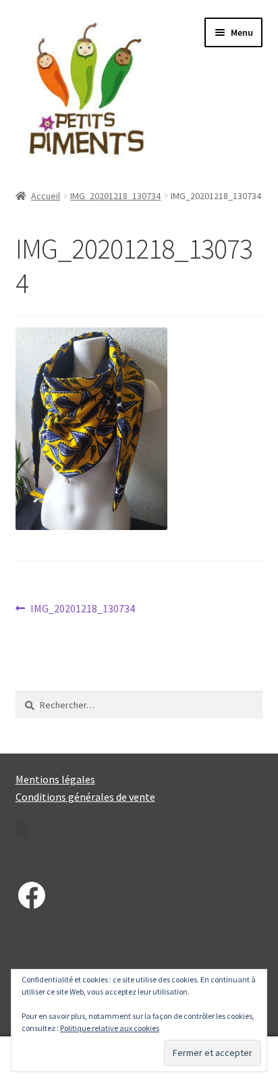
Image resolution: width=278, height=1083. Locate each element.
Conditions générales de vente (85, 796)
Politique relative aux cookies (109, 1028)
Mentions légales (55, 779)
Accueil (45, 196)
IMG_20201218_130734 (115, 196)
